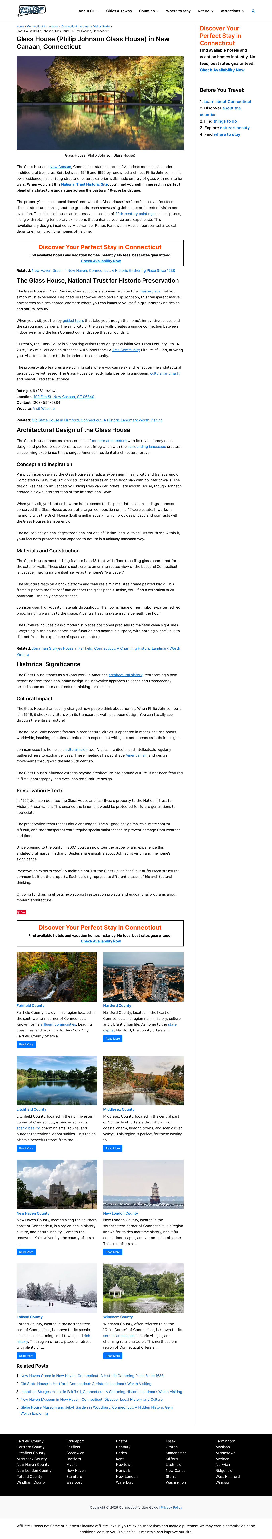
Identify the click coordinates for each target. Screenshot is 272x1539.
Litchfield (173, 1464)
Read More (26, 1044)
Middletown (226, 1453)
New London (127, 1476)
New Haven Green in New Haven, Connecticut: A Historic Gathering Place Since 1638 (103, 270)
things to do (225, 121)
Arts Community (126, 350)
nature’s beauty (235, 127)
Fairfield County (30, 1005)
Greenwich (75, 1453)
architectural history (125, 675)
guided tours (73, 320)
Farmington (225, 1441)
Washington (176, 1482)
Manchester (176, 1453)
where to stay (227, 134)
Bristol (121, 1441)
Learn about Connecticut (227, 101)
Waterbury (125, 1482)
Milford (172, 1459)
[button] (97, 11)
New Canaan (60, 167)
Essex (171, 1441)
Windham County (118, 1317)
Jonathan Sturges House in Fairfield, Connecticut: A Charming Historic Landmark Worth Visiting (101, 1392)
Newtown (124, 1464)
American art (137, 755)
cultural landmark (164, 373)
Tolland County (30, 1317)
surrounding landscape (147, 447)
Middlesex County (118, 1109)
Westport (74, 1482)
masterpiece (150, 291)
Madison (223, 1447)
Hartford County (117, 1005)
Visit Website (44, 408)
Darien (121, 1453)
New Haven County (33, 1213)
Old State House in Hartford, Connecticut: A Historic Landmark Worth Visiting (97, 420)
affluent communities (58, 1024)
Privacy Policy (171, 1507)
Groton (172, 1447)
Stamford (74, 1476)
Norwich (223, 1464)
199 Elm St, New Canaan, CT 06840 (64, 397)
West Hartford (228, 1476)
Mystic (71, 1464)
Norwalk (123, 1470)
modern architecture (109, 441)
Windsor (223, 1482)
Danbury (123, 1447)
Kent (120, 1459)
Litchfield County (31, 1109)
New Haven (76, 1470)
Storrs (171, 1476)
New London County (120, 1213)
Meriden (222, 1459)
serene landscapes (118, 1336)
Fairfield (73, 1447)
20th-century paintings (134, 214)
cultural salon (76, 749)
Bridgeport (75, 1441)
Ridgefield (224, 1470)
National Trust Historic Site (84, 184)
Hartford (73, 1459)
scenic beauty (28, 1128)
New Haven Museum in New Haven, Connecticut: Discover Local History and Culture (92, 1399)
